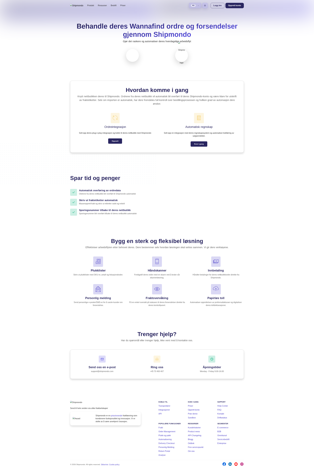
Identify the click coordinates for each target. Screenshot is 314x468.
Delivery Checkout (166, 443)
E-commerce (222, 428)
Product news (194, 431)
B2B (219, 431)
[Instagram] (242, 464)
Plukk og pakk (164, 435)
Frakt (160, 428)
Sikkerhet (104, 464)
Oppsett (115, 141)
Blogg (190, 439)
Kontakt (220, 414)
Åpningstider (212, 367)
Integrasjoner (164, 410)
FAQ (219, 410)
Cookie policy (114, 464)
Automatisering (165, 439)
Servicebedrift (223, 439)
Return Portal (164, 451)
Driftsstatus (222, 418)
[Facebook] (224, 464)
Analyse (162, 455)
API (160, 414)
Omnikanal (222, 435)
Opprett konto (194, 410)
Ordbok (191, 443)
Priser (122, 5)
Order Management (166, 431)
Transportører (164, 406)
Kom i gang (199, 144)
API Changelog (194, 435)
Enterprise (221, 443)
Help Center (222, 406)
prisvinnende (116, 416)
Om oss (191, 451)
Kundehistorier (194, 428)
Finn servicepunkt (195, 447)
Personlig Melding (166, 447)
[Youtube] (236, 464)
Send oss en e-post (102, 367)
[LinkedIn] (230, 464)
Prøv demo (192, 414)
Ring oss (157, 367)
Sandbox (192, 418)
